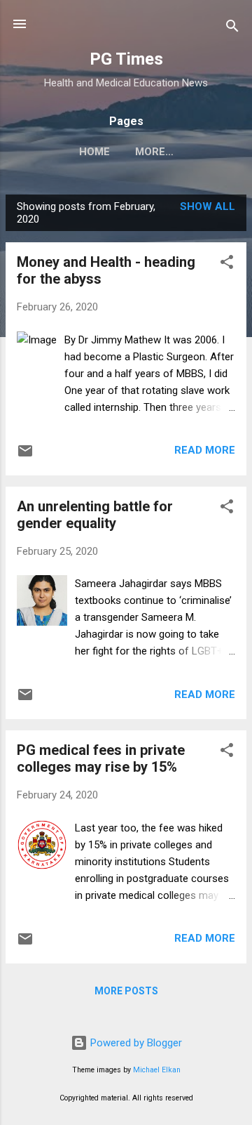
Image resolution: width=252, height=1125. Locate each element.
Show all (207, 206)
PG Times (126, 59)
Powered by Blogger (135, 1043)
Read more (204, 450)
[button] (226, 264)
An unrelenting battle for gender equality (95, 515)
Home (94, 151)
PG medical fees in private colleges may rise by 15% (101, 758)
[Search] (232, 28)
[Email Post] (25, 455)
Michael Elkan (157, 1069)
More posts (126, 990)
